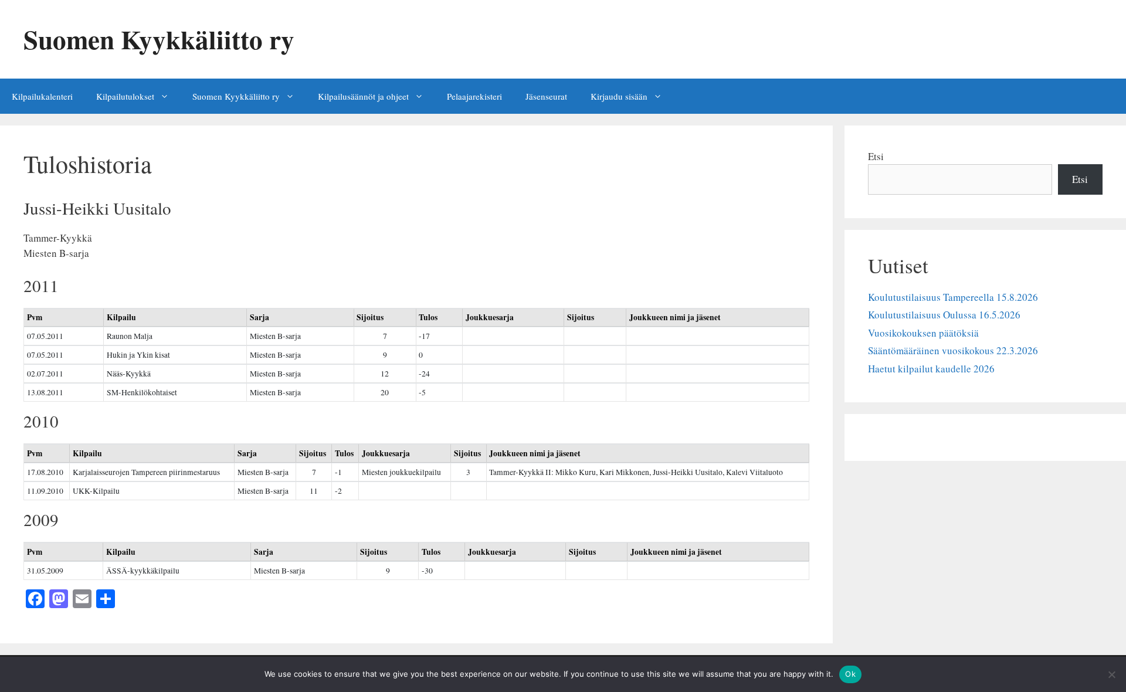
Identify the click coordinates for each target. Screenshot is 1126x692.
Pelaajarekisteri (474, 96)
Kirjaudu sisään (619, 96)
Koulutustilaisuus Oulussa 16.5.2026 (944, 314)
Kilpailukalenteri (42, 96)
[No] (1111, 674)
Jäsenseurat (546, 96)
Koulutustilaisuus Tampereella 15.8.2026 (953, 297)
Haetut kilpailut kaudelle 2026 (931, 368)
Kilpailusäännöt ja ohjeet (363, 96)
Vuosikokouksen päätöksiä (923, 333)
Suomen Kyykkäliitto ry (158, 39)
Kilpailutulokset (125, 96)
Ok (850, 674)
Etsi (876, 156)
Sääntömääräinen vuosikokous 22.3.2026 (953, 350)
